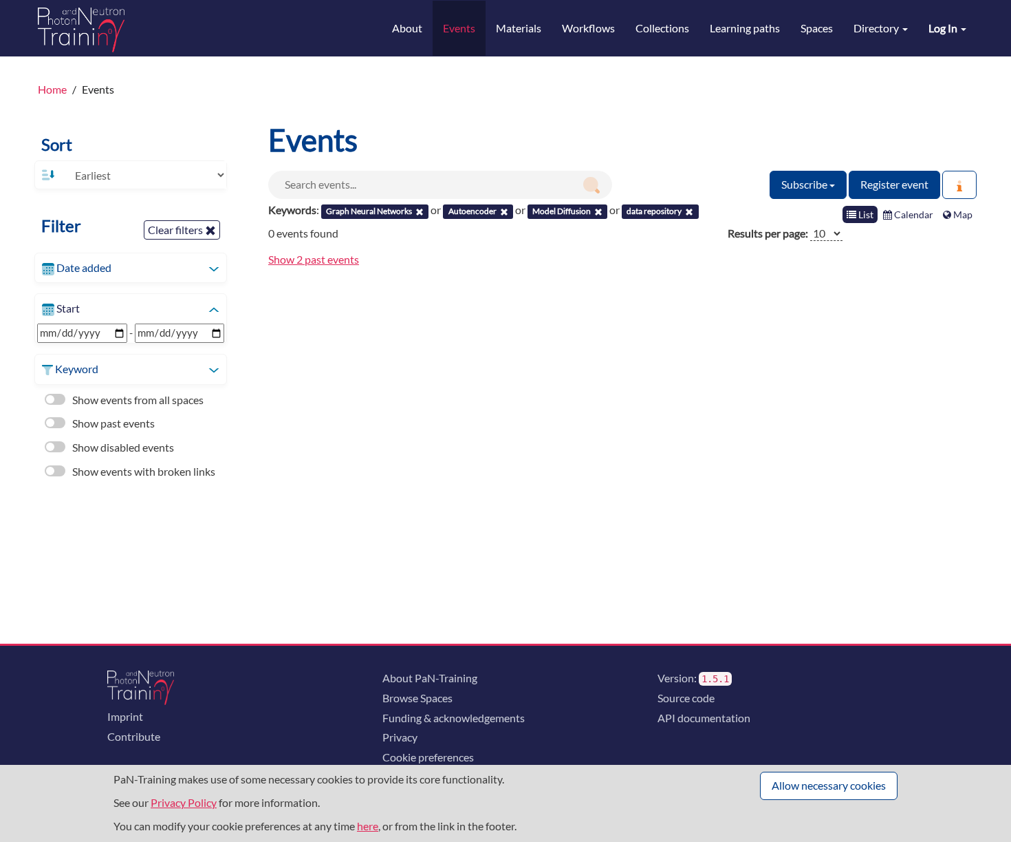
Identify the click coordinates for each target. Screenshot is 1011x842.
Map (961, 214)
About (407, 27)
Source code (686, 697)
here (367, 825)
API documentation (703, 717)
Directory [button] (877, 27)
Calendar (912, 214)
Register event (894, 184)
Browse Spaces (417, 697)
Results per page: (768, 233)
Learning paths (745, 27)
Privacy (399, 737)
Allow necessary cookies (829, 785)
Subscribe (805, 184)
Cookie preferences (428, 757)
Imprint (125, 716)
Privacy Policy (184, 802)
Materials (518, 27)
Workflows (588, 27)
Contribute (133, 736)
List (864, 214)
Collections (662, 27)
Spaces (817, 27)
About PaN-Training (429, 677)
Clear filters (176, 229)
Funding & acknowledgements (453, 717)
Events (459, 27)
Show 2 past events (313, 259)
